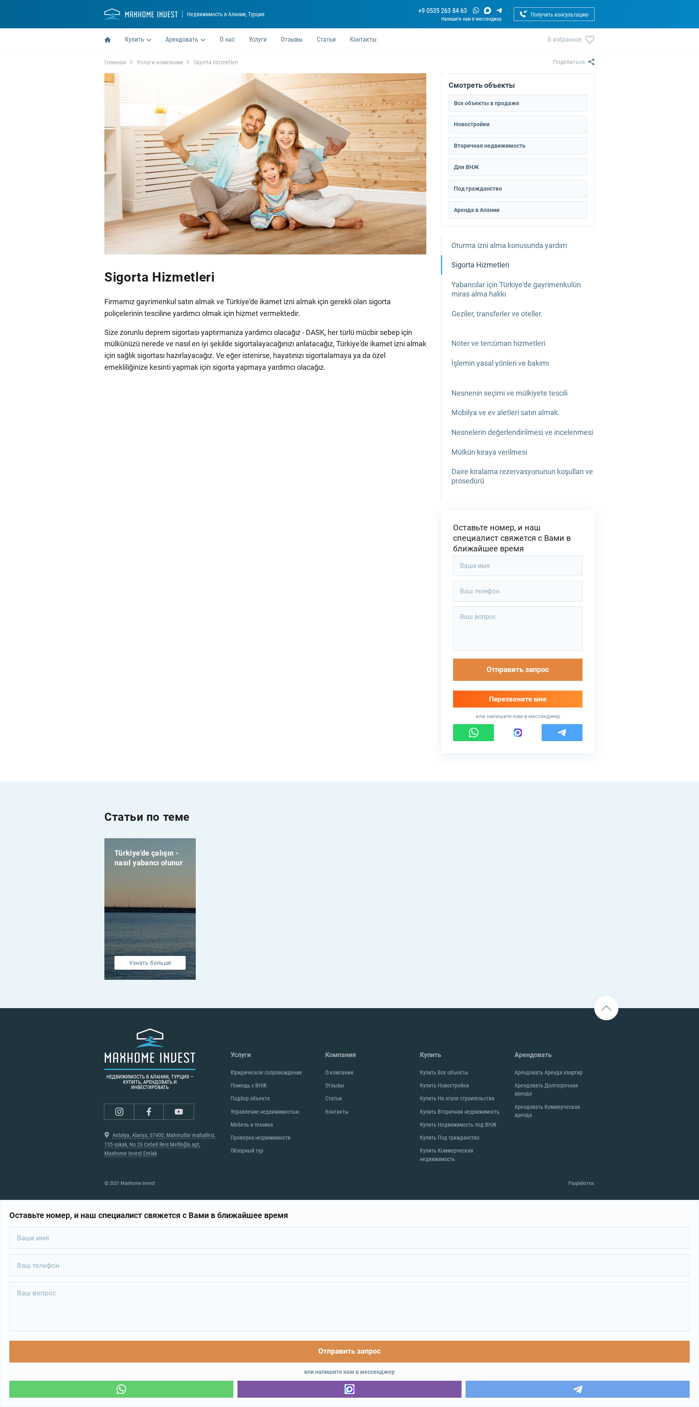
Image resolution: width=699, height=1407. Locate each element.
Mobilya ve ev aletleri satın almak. (505, 412)
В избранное (565, 39)
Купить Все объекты (444, 1072)
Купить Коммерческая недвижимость (446, 1154)
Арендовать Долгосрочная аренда (546, 1089)
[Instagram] (119, 1111)
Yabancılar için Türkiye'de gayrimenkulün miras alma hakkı (516, 289)
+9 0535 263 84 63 (442, 10)
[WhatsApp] (121, 1389)
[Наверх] (606, 1008)
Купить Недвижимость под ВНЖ (458, 1124)
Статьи (333, 1098)
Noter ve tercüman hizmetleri (498, 343)
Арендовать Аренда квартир (548, 1072)
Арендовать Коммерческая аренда (547, 1111)
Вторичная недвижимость (489, 145)
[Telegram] (578, 1389)
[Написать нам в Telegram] (499, 10)
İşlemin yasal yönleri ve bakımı (500, 363)
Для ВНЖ (466, 167)
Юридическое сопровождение (266, 1072)
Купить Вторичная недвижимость (460, 1111)
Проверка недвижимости (260, 1137)
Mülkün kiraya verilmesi (489, 452)
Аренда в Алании (477, 210)
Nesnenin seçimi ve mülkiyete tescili (509, 393)
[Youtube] (179, 1111)
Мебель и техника (252, 1124)
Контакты (337, 1111)
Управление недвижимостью (265, 1111)
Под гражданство (478, 188)
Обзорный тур (247, 1150)
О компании (339, 1072)
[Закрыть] (441, 580)
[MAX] (487, 10)
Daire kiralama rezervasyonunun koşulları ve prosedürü (522, 476)
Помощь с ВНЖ (249, 1085)
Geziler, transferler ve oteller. (497, 313)
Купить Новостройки (444, 1085)
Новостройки (471, 124)
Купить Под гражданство (449, 1137)
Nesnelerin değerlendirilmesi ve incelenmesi (522, 432)
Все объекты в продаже (486, 103)
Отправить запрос (518, 669)
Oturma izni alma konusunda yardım (509, 245)
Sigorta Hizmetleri (480, 265)
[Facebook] (149, 1111)
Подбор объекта (250, 1098)
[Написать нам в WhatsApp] (476, 10)
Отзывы (334, 1085)
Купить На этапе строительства (457, 1098)
